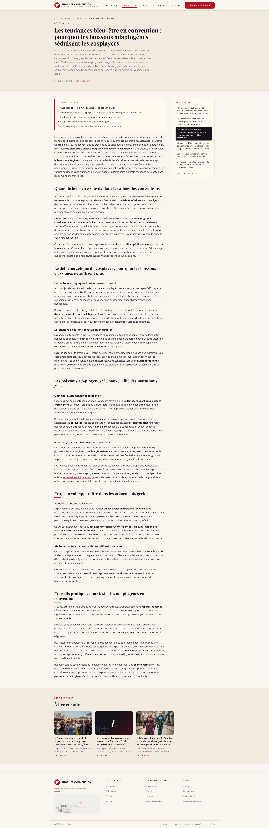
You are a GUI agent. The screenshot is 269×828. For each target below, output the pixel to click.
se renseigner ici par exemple (78, 477)
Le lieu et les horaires (153, 801)
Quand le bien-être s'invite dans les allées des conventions (88, 107)
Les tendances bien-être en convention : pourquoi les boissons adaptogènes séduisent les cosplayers (192, 133)
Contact (177, 5)
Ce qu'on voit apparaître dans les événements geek (84, 121)
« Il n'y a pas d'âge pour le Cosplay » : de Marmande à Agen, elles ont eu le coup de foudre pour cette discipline (193, 146)
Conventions (111, 5)
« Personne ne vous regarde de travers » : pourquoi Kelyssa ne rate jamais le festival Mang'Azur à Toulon (193, 111)
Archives (163, 5)
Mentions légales (189, 791)
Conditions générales (191, 801)
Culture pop (148, 5)
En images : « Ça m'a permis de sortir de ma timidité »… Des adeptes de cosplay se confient (193, 165)
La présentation (151, 786)
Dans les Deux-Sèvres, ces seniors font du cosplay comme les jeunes (192, 155)
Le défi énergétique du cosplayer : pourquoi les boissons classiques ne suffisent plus (101, 112)
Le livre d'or (149, 791)
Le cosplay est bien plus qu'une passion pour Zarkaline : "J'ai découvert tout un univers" (190, 121)
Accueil (58, 18)
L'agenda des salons (199, 5)
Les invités (148, 796)
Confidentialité (188, 796)
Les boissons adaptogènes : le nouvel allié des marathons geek (90, 117)
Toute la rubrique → (187, 173)
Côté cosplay (129, 5)
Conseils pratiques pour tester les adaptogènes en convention (90, 126)
